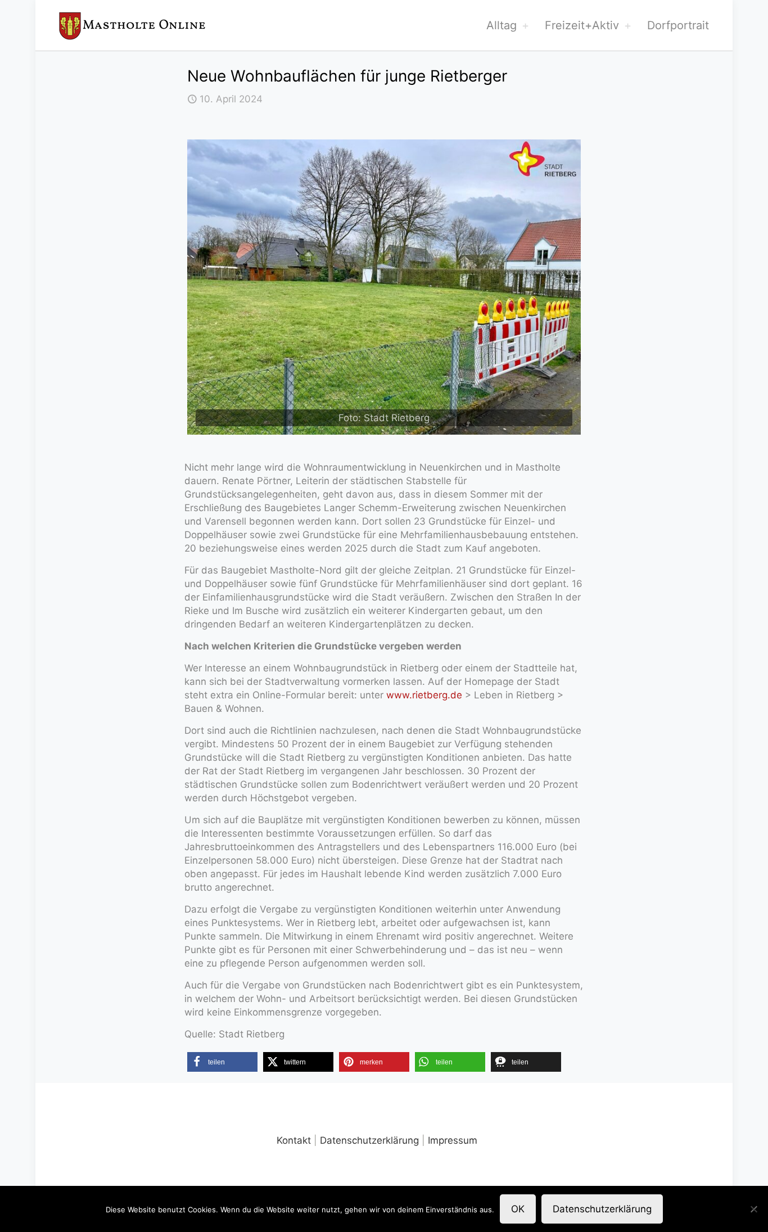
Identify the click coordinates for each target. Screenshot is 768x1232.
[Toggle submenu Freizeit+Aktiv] (627, 25)
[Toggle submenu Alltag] (525, 25)
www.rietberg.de (424, 695)
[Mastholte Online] (132, 25)
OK (518, 1209)
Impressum (452, 1140)
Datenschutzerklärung (369, 1140)
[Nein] (754, 1209)
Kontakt (294, 1140)
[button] (222, 1062)
